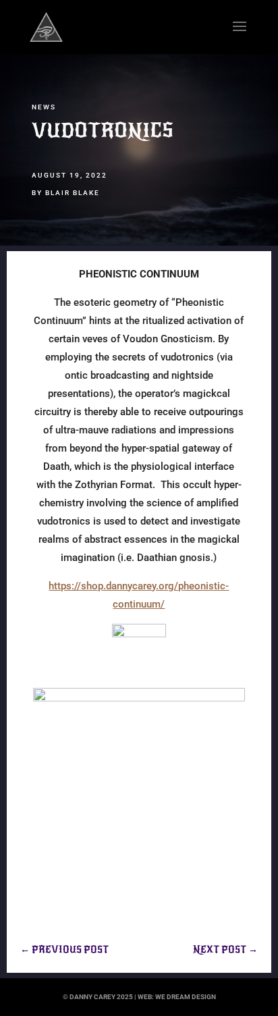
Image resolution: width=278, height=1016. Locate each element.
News (44, 107)
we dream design (185, 996)
